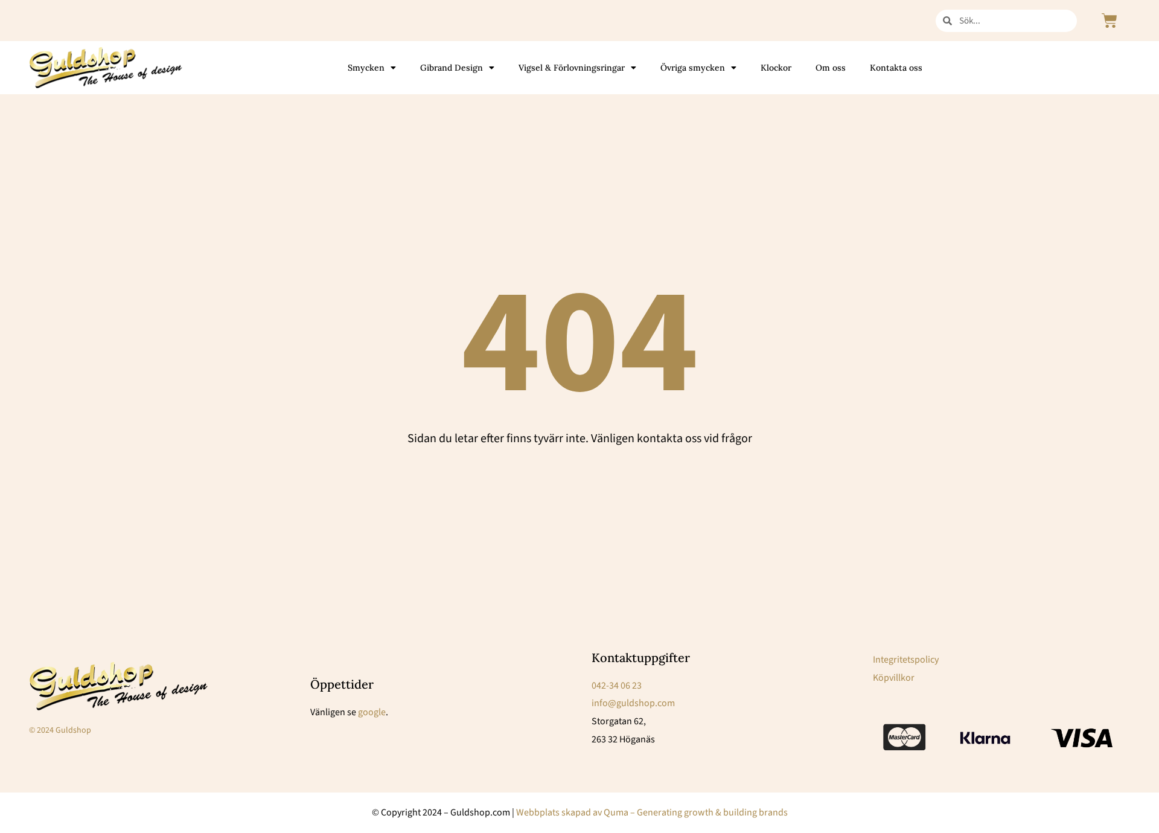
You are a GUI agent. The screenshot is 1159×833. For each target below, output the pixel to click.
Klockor (776, 67)
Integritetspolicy (906, 659)
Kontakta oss (896, 67)
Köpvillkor (894, 677)
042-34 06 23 (617, 685)
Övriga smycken (692, 67)
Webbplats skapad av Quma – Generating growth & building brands (652, 812)
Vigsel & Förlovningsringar (572, 67)
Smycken (366, 67)
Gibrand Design (451, 67)
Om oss (831, 67)
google (372, 712)
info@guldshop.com (633, 703)
